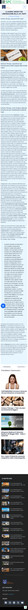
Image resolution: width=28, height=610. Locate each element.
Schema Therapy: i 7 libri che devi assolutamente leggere (13, 409)
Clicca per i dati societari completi (11, 590)
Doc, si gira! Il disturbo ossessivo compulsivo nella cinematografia (13, 457)
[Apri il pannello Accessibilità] (3, 305)
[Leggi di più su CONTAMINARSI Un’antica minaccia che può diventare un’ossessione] (12, 381)
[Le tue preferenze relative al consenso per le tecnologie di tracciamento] (25, 607)
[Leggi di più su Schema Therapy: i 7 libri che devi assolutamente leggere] (12, 401)
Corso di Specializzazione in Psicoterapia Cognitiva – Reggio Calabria (17, 516)
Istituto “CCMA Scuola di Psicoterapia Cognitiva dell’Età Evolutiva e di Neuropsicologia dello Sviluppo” (18, 550)
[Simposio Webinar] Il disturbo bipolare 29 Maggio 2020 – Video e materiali (13, 434)
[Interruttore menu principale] (24, 7)
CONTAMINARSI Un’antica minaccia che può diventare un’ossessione (14, 392)
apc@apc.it (11, 594)
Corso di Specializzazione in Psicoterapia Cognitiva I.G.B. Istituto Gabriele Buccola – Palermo (17, 536)
